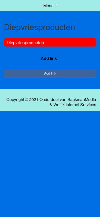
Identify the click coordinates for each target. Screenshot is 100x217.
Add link (49, 58)
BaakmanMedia (81, 99)
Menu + (50, 5)
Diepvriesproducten (25, 42)
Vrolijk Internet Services (74, 104)
